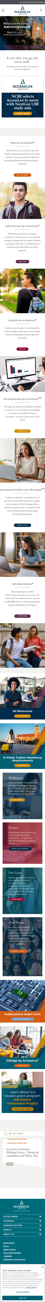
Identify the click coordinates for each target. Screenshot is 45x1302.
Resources (9, 1243)
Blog (6, 1246)
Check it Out (22, 525)
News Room (9, 1250)
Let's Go (22, 261)
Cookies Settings (22, 1292)
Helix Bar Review (12, 1253)
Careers (7, 1256)
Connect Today (18, 951)
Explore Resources (22, 1019)
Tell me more (22, 175)
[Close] (42, 1267)
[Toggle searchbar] (39, 10)
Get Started (22, 716)
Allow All (22, 1298)
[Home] (22, 10)
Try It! (22, 349)
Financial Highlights (14, 1260)
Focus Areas (10, 1217)
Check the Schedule (20, 848)
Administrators (12, 1225)
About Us (8, 1234)
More (10, 1164)
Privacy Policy (31, 1287)
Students (9, 1221)
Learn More (22, 431)
